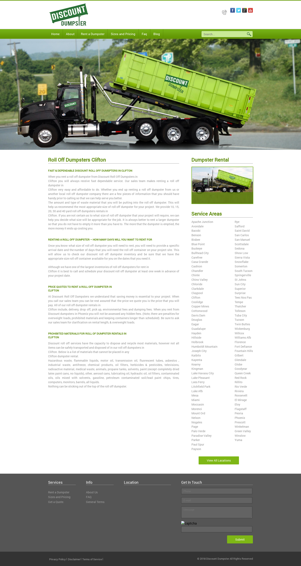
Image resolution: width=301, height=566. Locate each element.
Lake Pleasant (200, 378)
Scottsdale (242, 244)
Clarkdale (197, 289)
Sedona (239, 248)
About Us (92, 492)
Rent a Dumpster (92, 34)
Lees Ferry (198, 382)
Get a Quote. (56, 502)
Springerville (243, 275)
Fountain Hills (244, 351)
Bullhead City (200, 253)
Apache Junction (202, 222)
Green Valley (243, 431)
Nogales (196, 422)
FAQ (89, 497)
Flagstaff (241, 409)
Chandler (197, 271)
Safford (239, 226)
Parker (195, 440)
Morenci (196, 409)
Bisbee (195, 240)
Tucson (239, 320)
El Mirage (241, 400)
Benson (196, 235)
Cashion (196, 266)
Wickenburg (242, 329)
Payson (196, 449)
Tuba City (241, 315)
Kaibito (196, 355)
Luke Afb (197, 391)
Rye (237, 222)
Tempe (239, 302)
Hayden (196, 333)
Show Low (241, 253)
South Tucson (243, 271)
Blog (156, 34)
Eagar (195, 324)
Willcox (239, 333)
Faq (144, 34)
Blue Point (198, 244)
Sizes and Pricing (123, 34)
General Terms (95, 502)
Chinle (195, 275)
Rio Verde (241, 386)
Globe (238, 364)
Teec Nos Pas (243, 297)
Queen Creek (243, 373)
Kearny (195, 364)
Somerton (241, 266)
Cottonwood (199, 311)
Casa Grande (199, 262)
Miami (195, 400)
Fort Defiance (243, 346)
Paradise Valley (201, 436)
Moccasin (197, 404)
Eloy (237, 404)
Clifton (195, 297)
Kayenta (196, 360)
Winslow (240, 436)
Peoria (239, 413)
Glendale (240, 360)
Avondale (197, 226)
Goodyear (241, 369)
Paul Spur (197, 444)
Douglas (196, 320)
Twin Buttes (242, 324)
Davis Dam (198, 315)
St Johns (240, 280)
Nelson (195, 418)
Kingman (197, 369)
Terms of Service (92, 559)
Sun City (240, 284)
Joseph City (199, 351)
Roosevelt (241, 395)
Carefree (196, 257)
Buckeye (196, 248)
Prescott (240, 422)
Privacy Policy (57, 559)
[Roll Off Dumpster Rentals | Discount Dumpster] (65, 15)
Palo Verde (198, 431)
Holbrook (197, 342)
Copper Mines (200, 306)
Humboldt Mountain (204, 346)
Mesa (194, 395)
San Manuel (242, 240)
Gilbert (239, 355)
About (70, 34)
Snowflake (241, 262)
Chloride (196, 284)
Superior (240, 289)
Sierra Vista (242, 257)
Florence (240, 342)
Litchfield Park (200, 386)
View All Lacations (219, 460)
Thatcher (240, 306)
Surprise (240, 293)
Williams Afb (243, 337)
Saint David (242, 231)
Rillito (238, 382)
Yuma (238, 440)
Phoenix (240, 418)
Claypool (197, 293)
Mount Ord (198, 413)
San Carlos (242, 235)
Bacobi (195, 231)
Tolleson (240, 311)
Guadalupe (198, 329)
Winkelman (242, 427)
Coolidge (197, 302)
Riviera (239, 391)
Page (194, 427)
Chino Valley (199, 280)
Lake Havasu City (202, 373)
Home (55, 34)
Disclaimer (74, 559)
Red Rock (241, 378)
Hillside (196, 337)
